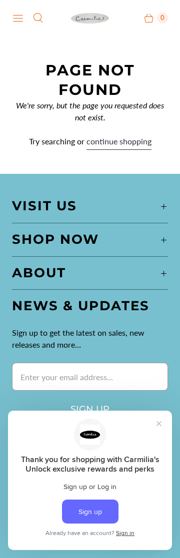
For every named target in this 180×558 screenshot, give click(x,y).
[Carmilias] (90, 18)
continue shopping (119, 141)
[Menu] (18, 18)
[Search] (38, 18)
